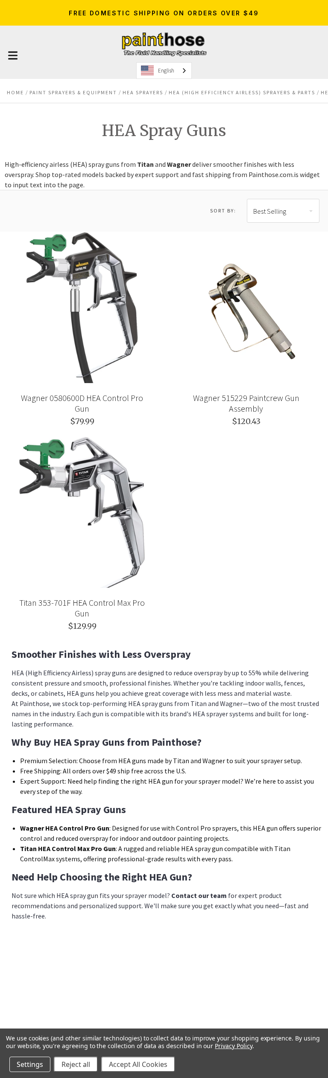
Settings (30, 1064)
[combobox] (164, 70)
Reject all (76, 1064)
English (166, 70)
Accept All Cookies (138, 1064)
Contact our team (199, 895)
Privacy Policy (233, 1046)
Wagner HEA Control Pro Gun (64, 828)
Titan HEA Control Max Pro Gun (68, 848)
